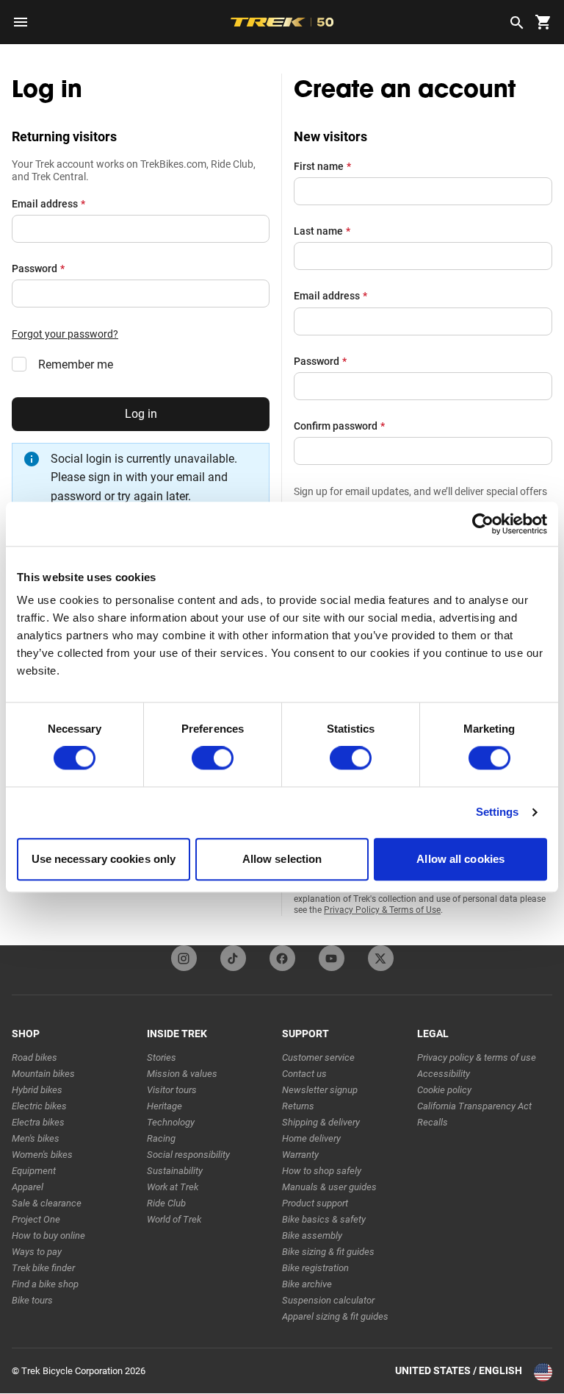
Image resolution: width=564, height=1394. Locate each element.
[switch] (213, 758)
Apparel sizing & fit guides (335, 1316)
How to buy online (48, 1235)
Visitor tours (172, 1089)
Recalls (432, 1122)
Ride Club (166, 1203)
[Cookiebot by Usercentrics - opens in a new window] (483, 524)
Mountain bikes (43, 1073)
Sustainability (175, 1170)
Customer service (318, 1057)
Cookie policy (444, 1089)
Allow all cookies (460, 859)
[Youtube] (331, 958)
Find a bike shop (45, 1284)
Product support (315, 1203)
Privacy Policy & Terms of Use (382, 910)
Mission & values (182, 1073)
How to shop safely (321, 1170)
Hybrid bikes (37, 1089)
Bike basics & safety (324, 1219)
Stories (161, 1057)
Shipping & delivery (321, 1122)
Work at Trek (172, 1186)
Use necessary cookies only (104, 859)
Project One (36, 1219)
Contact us (304, 1073)
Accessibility (443, 1073)
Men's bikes (35, 1138)
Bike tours (32, 1300)
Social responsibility (188, 1154)
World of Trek (174, 1219)
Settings (497, 812)
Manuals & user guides (329, 1186)
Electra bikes (38, 1122)
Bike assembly (312, 1235)
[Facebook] (282, 958)
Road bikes (34, 1057)
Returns (298, 1106)
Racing (161, 1138)
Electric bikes (39, 1106)
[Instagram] (184, 958)
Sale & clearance (47, 1203)
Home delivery (311, 1138)
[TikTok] (233, 958)
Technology (171, 1122)
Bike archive (307, 1284)
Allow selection (282, 859)
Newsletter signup (320, 1089)
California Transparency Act (474, 1106)
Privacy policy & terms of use (476, 1057)
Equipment (34, 1170)
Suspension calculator (328, 1300)
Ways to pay (37, 1251)
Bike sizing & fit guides (328, 1251)
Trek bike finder (43, 1267)
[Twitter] (381, 958)
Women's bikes (42, 1154)
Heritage (164, 1106)
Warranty (300, 1154)
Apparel (27, 1186)
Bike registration (315, 1267)
